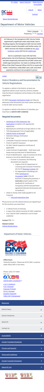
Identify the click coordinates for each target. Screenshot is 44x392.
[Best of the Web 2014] (11, 379)
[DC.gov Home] (6, 15)
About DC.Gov (7, 367)
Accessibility (38, 5)
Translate (40, 34)
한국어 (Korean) (9, 291)
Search (30, 10)
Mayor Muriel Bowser (10, 19)
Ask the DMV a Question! (12, 281)
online (17, 51)
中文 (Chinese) (8, 287)
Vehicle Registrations (9, 226)
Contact (35, 14)
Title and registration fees (20, 197)
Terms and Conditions (9, 354)
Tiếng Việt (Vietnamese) (11, 296)
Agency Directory (25, 2)
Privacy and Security (9, 348)
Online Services (38, 2)
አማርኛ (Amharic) (9, 284)
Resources (5, 303)
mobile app (32, 51)
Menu (40, 10)
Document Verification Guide (19, 100)
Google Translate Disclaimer (12, 342)
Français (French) (9, 289)
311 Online (14, 2)
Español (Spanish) (9, 294)
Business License (29, 169)
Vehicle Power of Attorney (15, 133)
